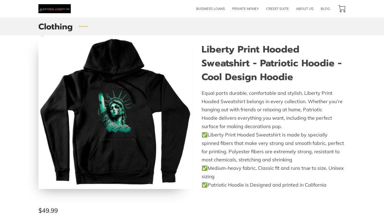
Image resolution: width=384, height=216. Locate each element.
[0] (342, 8)
